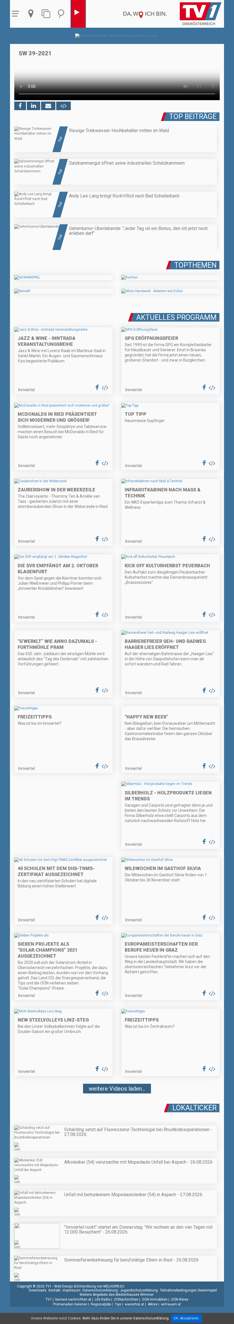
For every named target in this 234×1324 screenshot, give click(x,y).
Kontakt (54, 1290)
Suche (62, 14)
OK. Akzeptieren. (186, 1318)
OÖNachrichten (126, 1299)
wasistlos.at (134, 1304)
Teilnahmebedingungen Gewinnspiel (188, 1290)
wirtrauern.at (171, 1304)
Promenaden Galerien (70, 1304)
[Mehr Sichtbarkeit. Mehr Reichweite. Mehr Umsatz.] (117, 36)
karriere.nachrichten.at (73, 1299)
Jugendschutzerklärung (139, 1290)
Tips (118, 1304)
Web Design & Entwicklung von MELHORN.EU (89, 1286)
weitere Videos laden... (117, 1088)
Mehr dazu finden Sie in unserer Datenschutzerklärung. (126, 1318)
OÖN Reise (179, 1299)
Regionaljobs (101, 1304)
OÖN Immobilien (155, 1299)
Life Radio (102, 1299)
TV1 (49, 1299)
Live (78, 14)
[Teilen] (48, 106)
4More (153, 1304)
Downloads (38, 1290)
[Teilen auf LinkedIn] (33, 106)
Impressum (71, 1290)
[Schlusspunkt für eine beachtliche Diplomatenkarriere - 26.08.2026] (117, 1105)
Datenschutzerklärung (100, 1290)
